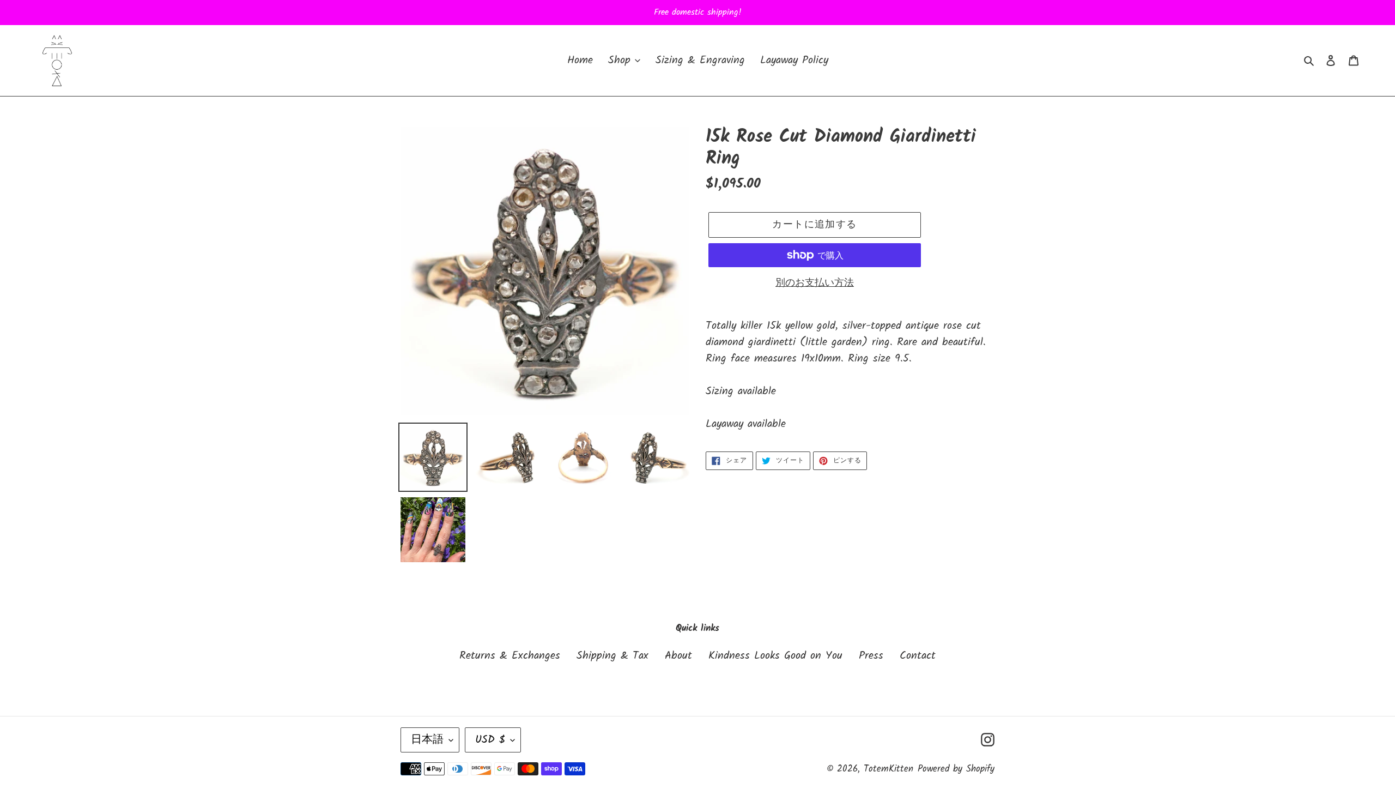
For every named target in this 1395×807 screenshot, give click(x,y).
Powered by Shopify (956, 769)
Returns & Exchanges (509, 656)
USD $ (490, 740)
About (678, 656)
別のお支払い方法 (814, 283)
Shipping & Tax (612, 656)
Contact (918, 656)
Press (871, 656)
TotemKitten (888, 769)
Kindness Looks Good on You (775, 656)
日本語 (427, 740)
